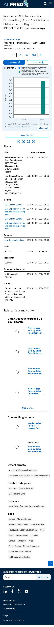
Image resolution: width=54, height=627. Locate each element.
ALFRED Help (9, 608)
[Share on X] (18, 141)
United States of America (20, 551)
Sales (11, 535)
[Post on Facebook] (23, 141)
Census (12, 541)
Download (37, 62)
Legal (5, 615)
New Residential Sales (14, 240)
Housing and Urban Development (23, 530)
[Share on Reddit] (28, 141)
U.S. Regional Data (17, 494)
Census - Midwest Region (20, 519)
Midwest (12, 488)
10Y (26, 55)
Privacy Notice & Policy (13, 620)
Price (31, 541)
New (42, 530)
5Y (19, 55)
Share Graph (26, 135)
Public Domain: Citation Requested (24, 546)
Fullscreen (42, 128)
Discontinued (22, 535)
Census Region (37, 524)
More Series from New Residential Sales (26, 506)
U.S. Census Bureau (13, 205)
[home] (16, 4)
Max (34, 55)
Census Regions (26, 488)
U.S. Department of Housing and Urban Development (15, 212)
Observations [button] (11, 39)
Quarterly (22, 541)
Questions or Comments (14, 604)
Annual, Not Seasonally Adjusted (23, 470)
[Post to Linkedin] (33, 141)
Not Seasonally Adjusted (19, 557)
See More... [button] (28, 408)
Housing (34, 535)
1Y (13, 55)
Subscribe (43, 577)
